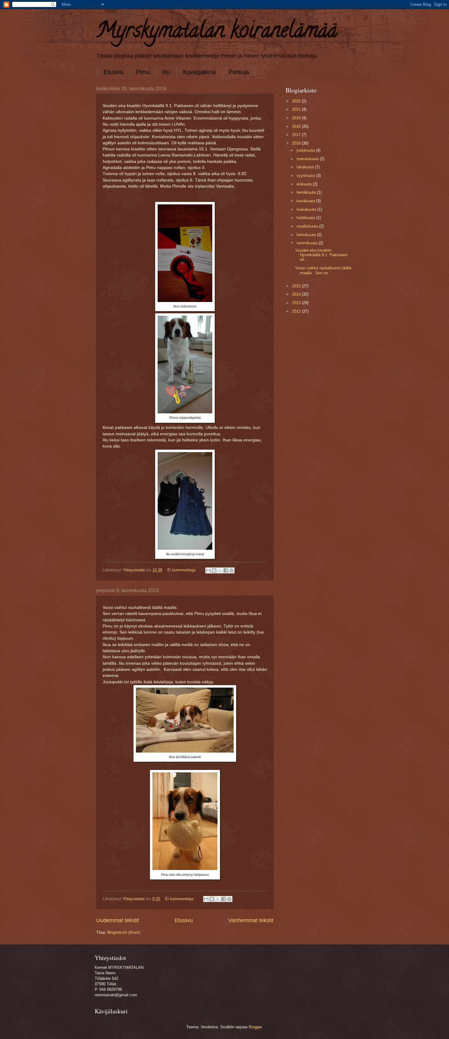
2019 (297, 118)
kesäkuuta (306, 201)
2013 (297, 302)
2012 (297, 311)
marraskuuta (308, 158)
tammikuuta (308, 243)
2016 (297, 143)
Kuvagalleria (199, 72)
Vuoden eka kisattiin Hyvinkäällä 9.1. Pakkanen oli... (321, 255)
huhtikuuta (306, 217)
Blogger (255, 1027)
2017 (297, 134)
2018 (297, 126)
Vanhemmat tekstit (250, 920)
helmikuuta (307, 234)
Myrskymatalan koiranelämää (216, 32)
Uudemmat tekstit (117, 920)
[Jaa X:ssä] (220, 570)
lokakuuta (306, 167)
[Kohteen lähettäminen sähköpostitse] (208, 570)
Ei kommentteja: (182, 570)
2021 (297, 109)
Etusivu (113, 72)
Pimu (143, 72)
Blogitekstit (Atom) (123, 932)
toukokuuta (307, 209)
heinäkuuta (307, 192)
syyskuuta (306, 175)
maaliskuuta (308, 226)
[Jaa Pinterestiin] (231, 570)
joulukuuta (306, 150)
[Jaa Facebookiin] (226, 570)
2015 (297, 286)
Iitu (166, 72)
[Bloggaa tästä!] (214, 570)
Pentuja (238, 72)
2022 (297, 101)
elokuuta (305, 184)
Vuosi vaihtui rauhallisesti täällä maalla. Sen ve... (323, 270)
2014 (297, 294)
